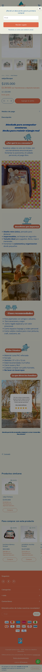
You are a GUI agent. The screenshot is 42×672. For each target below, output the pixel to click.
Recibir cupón (21, 25)
